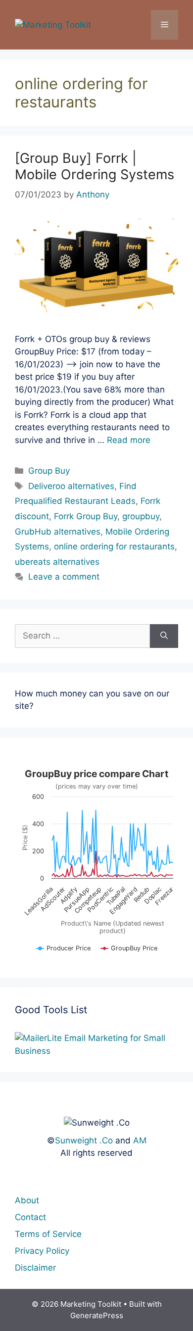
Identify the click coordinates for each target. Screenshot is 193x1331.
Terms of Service (48, 1234)
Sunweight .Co (84, 1140)
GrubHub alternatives (57, 532)
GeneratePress (96, 1315)
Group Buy (49, 471)
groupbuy (140, 516)
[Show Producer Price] (64, 952)
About (27, 1200)
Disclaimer (35, 1268)
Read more (128, 440)
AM (139, 1140)
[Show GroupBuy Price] (129, 952)
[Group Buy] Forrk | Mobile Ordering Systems (94, 166)
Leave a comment (63, 577)
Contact (30, 1217)
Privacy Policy (42, 1251)
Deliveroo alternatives (71, 486)
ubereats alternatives (57, 562)
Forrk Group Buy (85, 516)
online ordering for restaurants (114, 546)
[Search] (164, 636)
